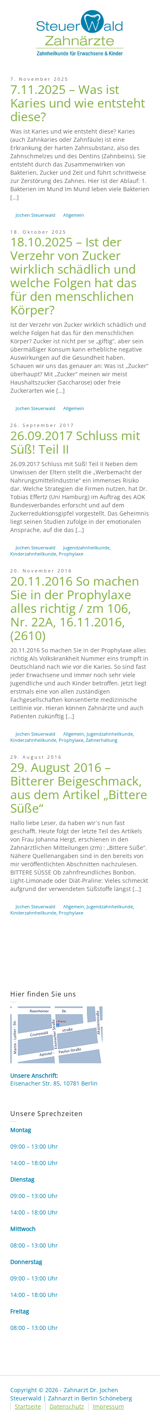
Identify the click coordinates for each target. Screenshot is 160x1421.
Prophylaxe (71, 554)
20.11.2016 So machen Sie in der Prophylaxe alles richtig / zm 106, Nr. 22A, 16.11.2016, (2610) (74, 608)
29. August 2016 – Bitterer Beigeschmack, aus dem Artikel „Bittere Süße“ (78, 787)
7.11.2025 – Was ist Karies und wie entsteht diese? (77, 103)
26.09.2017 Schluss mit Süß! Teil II (75, 442)
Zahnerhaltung (101, 740)
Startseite (28, 1406)
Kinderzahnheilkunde (33, 554)
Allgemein (73, 215)
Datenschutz (67, 1406)
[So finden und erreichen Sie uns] (56, 1034)
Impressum (108, 1406)
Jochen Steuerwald (35, 215)
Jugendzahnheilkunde (86, 547)
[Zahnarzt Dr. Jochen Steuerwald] (80, 32)
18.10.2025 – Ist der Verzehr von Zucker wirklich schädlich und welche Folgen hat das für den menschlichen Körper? (73, 275)
